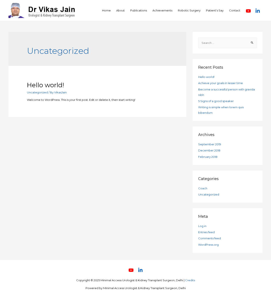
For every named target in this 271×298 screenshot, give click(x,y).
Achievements (162, 10)
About (120, 10)
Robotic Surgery (189, 10)
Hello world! (45, 85)
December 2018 (209, 150)
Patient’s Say (215, 10)
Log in (202, 226)
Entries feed (206, 232)
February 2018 (207, 156)
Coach (202, 188)
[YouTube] (249, 10)
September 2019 (209, 144)
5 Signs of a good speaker (216, 101)
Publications (138, 10)
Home (106, 10)
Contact (234, 10)
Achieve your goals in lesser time (220, 83)
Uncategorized (37, 92)
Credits (190, 280)
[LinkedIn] (258, 10)
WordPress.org (208, 244)
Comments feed (209, 238)
